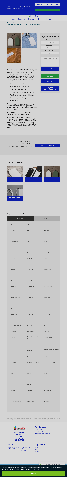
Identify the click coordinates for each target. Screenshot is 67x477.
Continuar (33, 473)
